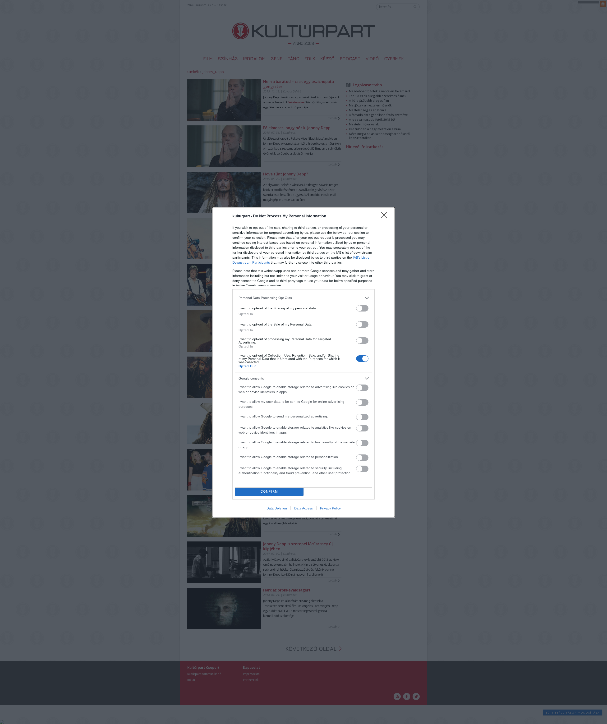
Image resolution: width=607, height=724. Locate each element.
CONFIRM (269, 491)
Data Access (303, 508)
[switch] (362, 308)
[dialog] (303, 362)
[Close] (385, 216)
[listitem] (303, 297)
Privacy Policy (330, 508)
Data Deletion (277, 508)
